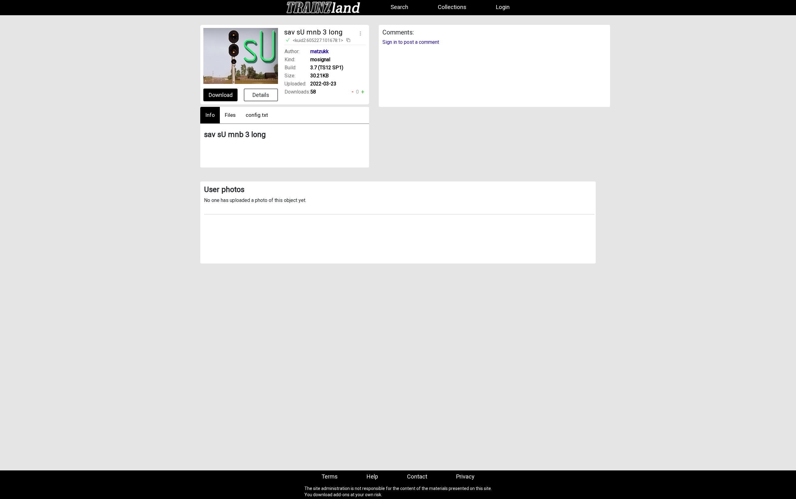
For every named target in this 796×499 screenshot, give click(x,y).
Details (260, 95)
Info (210, 115)
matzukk (319, 51)
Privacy (465, 477)
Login (503, 7)
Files (230, 115)
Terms (330, 477)
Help (372, 477)
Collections (452, 7)
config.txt (257, 115)
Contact (417, 477)
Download (221, 95)
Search (399, 7)
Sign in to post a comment (410, 42)
